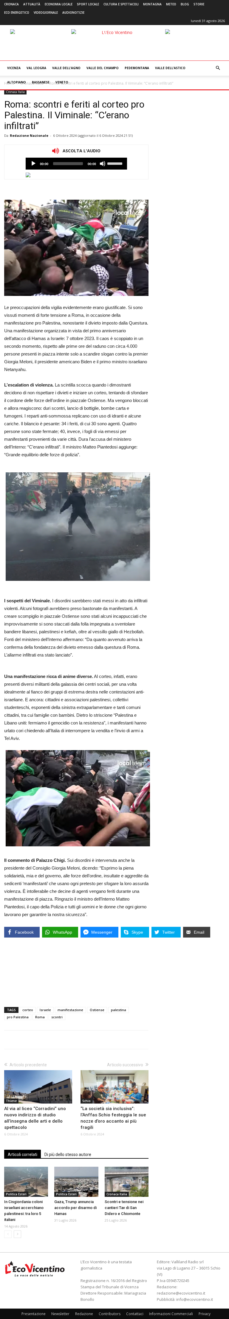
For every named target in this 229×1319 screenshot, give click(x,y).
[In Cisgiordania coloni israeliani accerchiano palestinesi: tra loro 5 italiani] (26, 1182)
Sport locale (88, 4)
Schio (86, 1101)
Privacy (205, 1313)
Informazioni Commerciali (171, 1313)
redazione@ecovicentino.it (181, 1293)
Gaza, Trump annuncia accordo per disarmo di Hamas (75, 1207)
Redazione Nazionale (29, 135)
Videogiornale (46, 12)
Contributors (109, 1313)
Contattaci (134, 1313)
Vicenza (14, 68)
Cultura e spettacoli (121, 4)
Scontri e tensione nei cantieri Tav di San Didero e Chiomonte (124, 1207)
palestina (118, 1010)
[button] (218, 68)
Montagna (152, 4)
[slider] (115, 163)
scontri (57, 1017)
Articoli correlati (22, 1154)
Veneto (61, 82)
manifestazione (70, 1010)
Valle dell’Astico (170, 68)
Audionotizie (73, 12)
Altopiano (16, 82)
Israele (45, 1010)
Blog (185, 4)
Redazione (84, 1313)
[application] (76, 164)
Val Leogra (36, 68)
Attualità (31, 4)
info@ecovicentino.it (194, 1299)
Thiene (11, 1101)
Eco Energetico (16, 12)
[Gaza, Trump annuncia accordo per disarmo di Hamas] (76, 1182)
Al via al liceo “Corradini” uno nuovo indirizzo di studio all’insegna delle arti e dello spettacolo (35, 1118)
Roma (40, 1017)
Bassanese (40, 82)
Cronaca (11, 4)
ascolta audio (33, 164)
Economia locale (58, 4)
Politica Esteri (16, 1194)
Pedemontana (137, 68)
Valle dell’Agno (66, 68)
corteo (27, 1010)
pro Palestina (18, 1017)
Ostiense (97, 1010)
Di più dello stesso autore (67, 1154)
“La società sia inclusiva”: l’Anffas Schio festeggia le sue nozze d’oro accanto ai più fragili (113, 1118)
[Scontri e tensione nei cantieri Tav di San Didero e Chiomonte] (126, 1182)
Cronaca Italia (15, 92)
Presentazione (33, 1313)
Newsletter (60, 1313)
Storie (199, 4)
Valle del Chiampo (102, 68)
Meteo (171, 4)
